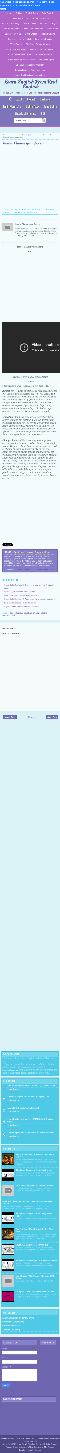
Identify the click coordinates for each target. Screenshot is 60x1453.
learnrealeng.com (10, 1070)
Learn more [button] (34, 5)
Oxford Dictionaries (11, 1326)
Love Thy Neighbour (11, 29)
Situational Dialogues (33, 29)
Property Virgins (48, 34)
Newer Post (10, 717)
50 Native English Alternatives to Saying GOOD (29, 1097)
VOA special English (49, 23)
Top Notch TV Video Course (38, 44)
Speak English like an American (30, 65)
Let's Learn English (43, 39)
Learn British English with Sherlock (23, 1108)
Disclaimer (45, 99)
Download (30, 381)
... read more (13, 1089)
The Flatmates (30, 23)
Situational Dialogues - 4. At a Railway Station (36, 1260)
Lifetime (11, 39)
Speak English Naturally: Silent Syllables (19, 592)
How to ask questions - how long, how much (21, 595)
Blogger (38, 1450)
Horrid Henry (52, 29)
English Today (32, 13)
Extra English (47, 13)
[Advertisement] (30, 177)
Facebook (19, 570)
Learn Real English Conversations (30, 75)
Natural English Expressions (42, 49)
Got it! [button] (3, 9)
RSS (43, 114)
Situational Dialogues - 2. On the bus (32, 1245)
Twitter (28, 570)
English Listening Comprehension (30, 70)
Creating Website (27, 1447)
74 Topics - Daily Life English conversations (35, 1292)
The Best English (46, 60)
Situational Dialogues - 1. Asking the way (34, 1170)
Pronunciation (48, 135)
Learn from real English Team (34, 552)
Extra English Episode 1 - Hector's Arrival (34, 1186)
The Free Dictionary (11, 1330)
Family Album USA (20, 18)
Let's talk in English (51, 1438)
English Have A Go (13, 34)
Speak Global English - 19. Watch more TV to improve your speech (30, 599)
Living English (31, 34)
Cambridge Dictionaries (13, 1322)
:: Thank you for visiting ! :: (46, 569)
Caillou (19, 13)
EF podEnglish (16, 44)
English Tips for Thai (16, 1438)
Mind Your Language (11, 23)
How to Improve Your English (20, 135)
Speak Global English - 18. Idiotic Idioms (20, 603)
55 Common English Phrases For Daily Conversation (31, 1085)
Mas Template (49, 1447)
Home (9, 13)
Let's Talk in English (40, 18)
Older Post (52, 717)
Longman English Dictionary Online (18, 1318)
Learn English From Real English (30, 84)
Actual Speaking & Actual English (20, 60)
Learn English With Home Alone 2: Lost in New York (31, 1133)
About (19, 99)
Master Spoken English (16, 49)
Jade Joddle (37, 135)
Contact (31, 99)
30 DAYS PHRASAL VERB (19, 54)
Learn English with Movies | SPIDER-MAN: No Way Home (30, 1120)
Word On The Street (43, 54)
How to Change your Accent (23, 143)
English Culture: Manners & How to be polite (21, 606)
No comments (32, 212)
